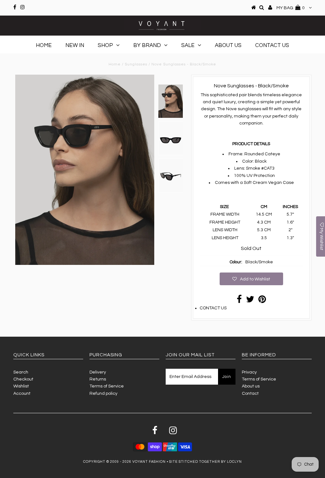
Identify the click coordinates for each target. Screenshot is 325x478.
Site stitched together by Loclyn (205, 461)
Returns (98, 379)
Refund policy (103, 393)
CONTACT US (213, 308)
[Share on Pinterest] (262, 301)
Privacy (249, 372)
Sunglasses (136, 64)
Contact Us (272, 45)
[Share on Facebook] (239, 301)
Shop (105, 45)
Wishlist (21, 386)
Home (44, 45)
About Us (228, 45)
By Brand (147, 45)
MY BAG (290, 8)
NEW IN (74, 45)
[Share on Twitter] (250, 301)
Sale (188, 45)
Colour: (236, 262)
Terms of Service (107, 386)
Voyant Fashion (149, 461)
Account (21, 393)
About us (251, 386)
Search (20, 372)
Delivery (98, 372)
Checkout (23, 379)
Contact (250, 393)
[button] (251, 279)
